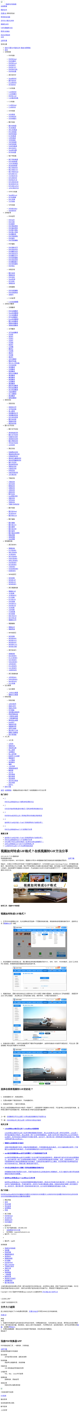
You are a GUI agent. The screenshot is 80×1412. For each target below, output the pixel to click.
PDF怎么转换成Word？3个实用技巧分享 (18, 840)
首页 (2, 790)
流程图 (7, 1250)
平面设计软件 (9, 1266)
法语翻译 (21, 1196)
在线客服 (10, 1230)
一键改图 (8, 1274)
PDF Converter (9, 1264)
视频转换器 (8, 1258)
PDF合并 (70, 1194)
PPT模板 (8, 1260)
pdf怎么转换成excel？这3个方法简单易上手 (19, 844)
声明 (6, 1210)
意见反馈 (8, 1206)
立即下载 (71, 858)
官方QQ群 (16, 1230)
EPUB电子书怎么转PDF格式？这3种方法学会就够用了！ (24, 842)
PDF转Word (5, 1194)
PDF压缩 (57, 1194)
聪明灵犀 (8, 1276)
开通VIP (3, 13)
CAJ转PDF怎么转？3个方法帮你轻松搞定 (19, 846)
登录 (6, 48)
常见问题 (8, 1204)
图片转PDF (63, 1194)
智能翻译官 (8, 1280)
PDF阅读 (5, 1196)
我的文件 (4, 10)
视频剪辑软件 (9, 1254)
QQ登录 (3, 1396)
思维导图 (8, 1252)
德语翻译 (27, 1196)
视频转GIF (7, 923)
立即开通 (4, 40)
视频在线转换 (13, 1196)
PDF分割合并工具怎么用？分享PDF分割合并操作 (24, 1120)
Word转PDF (13, 1194)
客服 (22, 48)
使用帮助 (27, 48)
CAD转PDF (50, 1194)
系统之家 (8, 1268)
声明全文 (12, 1327)
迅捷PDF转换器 (10, 1248)
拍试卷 (7, 1270)
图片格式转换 (9, 1282)
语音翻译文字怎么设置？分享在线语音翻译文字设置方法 (26, 1116)
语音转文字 (8, 1220)
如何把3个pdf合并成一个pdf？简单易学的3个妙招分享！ (24, 837)
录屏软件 (8, 1256)
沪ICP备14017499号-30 (50, 1292)
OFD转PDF (34, 1194)
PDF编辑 (20, 1194)
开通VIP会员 (33, 1311)
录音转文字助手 (10, 1278)
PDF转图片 (26, 1194)
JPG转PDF (8, 1218)
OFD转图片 (42, 1194)
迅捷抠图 (8, 1272)
